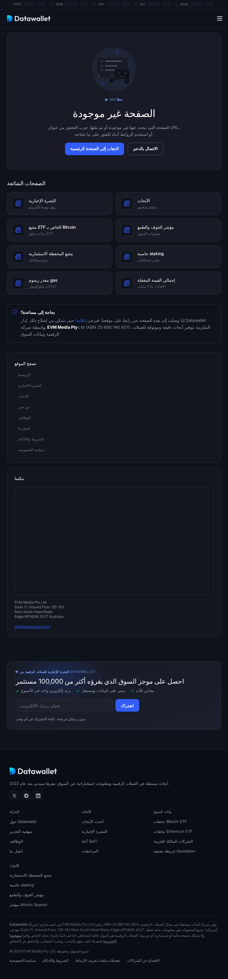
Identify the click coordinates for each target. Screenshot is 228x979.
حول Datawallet (23, 821)
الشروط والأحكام (55, 960)
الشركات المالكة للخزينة (173, 841)
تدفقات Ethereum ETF (173, 831)
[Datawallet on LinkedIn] (38, 795)
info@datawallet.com (32, 626)
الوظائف (16, 841)
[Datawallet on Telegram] (26, 795)
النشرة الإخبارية (94, 831)
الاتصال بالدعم (145, 148)
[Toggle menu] (219, 18)
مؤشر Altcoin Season (29, 904)
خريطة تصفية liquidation (174, 851)
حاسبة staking (22, 885)
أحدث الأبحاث (93, 821)
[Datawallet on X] (14, 795)
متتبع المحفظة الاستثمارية (31, 875)
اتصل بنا (16, 851)
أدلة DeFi (89, 841)
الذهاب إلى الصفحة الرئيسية (94, 148)
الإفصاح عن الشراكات (143, 960)
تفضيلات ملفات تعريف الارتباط (97, 960)
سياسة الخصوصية (23, 960)
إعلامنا (81, 320)
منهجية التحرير (21, 831)
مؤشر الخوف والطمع (27, 894)
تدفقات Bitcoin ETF (170, 821)
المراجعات (90, 851)
